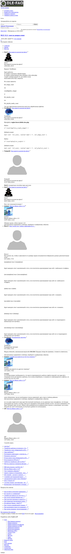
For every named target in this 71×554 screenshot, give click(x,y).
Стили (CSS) (11, 532)
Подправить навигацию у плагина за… (16, 454)
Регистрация (10, 26)
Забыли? (3, 26)
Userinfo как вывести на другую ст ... (15, 495)
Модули (6, 49)
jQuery (9, 534)
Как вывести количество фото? (18, 52)
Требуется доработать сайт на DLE (15, 461)
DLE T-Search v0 (9, 480)
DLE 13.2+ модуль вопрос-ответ (13, 35)
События (6, 45)
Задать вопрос (5, 7)
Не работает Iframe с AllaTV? (13, 503)
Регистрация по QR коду (12, 460)
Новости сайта (8, 540)
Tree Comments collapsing (12, 471)
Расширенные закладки (19, 337)
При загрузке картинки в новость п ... (15, 499)
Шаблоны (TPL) (12, 530)
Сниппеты (7, 546)
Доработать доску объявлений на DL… (16, 450)
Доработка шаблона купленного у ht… (16, 448)
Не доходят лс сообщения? (12, 493)
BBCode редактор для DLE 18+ (14, 467)
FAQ (5, 520)
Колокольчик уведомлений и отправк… (16, 484)
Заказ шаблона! (9, 452)
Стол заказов (17, 38)
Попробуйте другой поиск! (43, 29)
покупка (7, 446)
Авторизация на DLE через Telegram (15, 478)
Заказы (6, 47)
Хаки (9, 537)
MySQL (10, 538)
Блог (5, 541)
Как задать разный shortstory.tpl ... (14, 497)
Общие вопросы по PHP (15, 526)
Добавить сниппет (9, 14)
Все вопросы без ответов (8, 512)
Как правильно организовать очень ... (15, 501)
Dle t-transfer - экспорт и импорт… (14, 475)
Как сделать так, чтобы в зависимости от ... (22, 226)
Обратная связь (8, 549)
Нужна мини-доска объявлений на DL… (16, 458)
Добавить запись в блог (11, 15)
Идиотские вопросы (14, 529)
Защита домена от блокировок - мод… (16, 473)
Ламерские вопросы (13, 527)
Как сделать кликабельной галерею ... (15, 505)
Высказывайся (39, 513)
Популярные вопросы (14, 521)
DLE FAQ (4, 31)
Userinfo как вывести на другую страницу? (22, 357)
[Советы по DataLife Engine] (12, 6)
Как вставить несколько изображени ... (16, 491)
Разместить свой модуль (11, 12)
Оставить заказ (8, 10)
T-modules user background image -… (15, 477)
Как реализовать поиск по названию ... (16, 507)
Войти (35, 24)
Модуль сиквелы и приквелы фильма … (16, 463)
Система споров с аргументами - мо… (16, 482)
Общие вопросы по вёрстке (16, 524)
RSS (23, 513)
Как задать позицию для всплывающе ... (16, 509)
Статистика (7, 548)
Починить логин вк (10, 456)
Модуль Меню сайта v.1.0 (17, 206)
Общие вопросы (12, 523)
